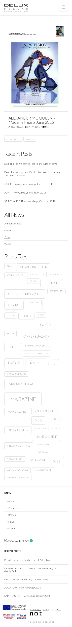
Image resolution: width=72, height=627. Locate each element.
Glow (41, 315)
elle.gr (11, 315)
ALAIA (9, 266)
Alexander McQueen (33, 266)
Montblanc (41, 428)
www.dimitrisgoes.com (18, 477)
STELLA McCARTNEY (18, 445)
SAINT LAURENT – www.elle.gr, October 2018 (30, 201)
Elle (51, 306)
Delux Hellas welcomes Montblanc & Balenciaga (30, 163)
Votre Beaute (37, 459)
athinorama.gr (37, 274)
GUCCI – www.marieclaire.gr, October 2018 (29, 183)
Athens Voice (15, 275)
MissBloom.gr (18, 430)
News (11, 521)
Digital (14, 305)
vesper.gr (43, 451)
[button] (63, 7)
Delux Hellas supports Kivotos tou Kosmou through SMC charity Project (32, 174)
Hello (12, 347)
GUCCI (45, 325)
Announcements (12, 223)
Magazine (30, 139)
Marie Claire (17, 411)
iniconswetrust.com (36, 353)
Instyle (14, 362)
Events (7, 230)
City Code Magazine (25, 294)
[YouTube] (36, 614)
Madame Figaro (13, 139)
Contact (12, 528)
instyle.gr (56, 360)
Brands (12, 514)
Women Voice (43, 470)
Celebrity (51, 283)
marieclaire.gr (44, 411)
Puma (54, 428)
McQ (38, 420)
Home (11, 501)
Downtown (33, 302)
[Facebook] (31, 614)
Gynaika (10, 333)
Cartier (33, 281)
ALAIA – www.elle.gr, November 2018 (25, 192)
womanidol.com (17, 470)
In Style (35, 363)
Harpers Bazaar (35, 336)
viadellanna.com (15, 459)
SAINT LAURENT (47, 436)
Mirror (54, 419)
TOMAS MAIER (43, 444)
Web (56, 461)
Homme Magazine (36, 345)
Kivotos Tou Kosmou (16, 374)
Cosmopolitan (56, 291)
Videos (7, 243)
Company (13, 508)
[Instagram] (40, 614)
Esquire (26, 316)
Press (46, 127)
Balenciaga (55, 274)
